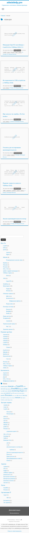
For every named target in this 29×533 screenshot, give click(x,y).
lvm (1, 391)
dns (6, 389)
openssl (8, 393)
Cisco (7, 359)
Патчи (3, 485)
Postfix (8, 313)
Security (25, 395)
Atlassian (5, 340)
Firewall (9, 411)
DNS (4, 247)
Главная (3, 15)
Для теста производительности (15, 452)
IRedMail (8, 311)
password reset (17, 393)
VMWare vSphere (17, 85)
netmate (2, 393)
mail (3, 391)
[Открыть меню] (3, 9)
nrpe (5, 393)
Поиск (8, 454)
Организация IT (6, 492)
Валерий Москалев (12, 54)
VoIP (4, 438)
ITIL (4, 468)
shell (1, 397)
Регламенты (6, 500)
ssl (4, 397)
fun (20, 389)
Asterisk (8, 321)
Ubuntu (8, 347)
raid (15, 395)
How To (3, 243)
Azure (4, 407)
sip (3, 397)
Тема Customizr (17, 521)
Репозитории (10, 413)
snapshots (14, 190)
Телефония (6, 318)
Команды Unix (7, 440)
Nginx (7, 254)
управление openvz (12, 431)
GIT (4, 420)
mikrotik (10, 391)
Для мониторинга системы (14, 447)
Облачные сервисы (8, 293)
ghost (22, 389)
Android (5, 336)
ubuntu (13, 397)
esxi (4, 87)
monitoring (15, 391)
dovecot (9, 389)
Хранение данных (8, 329)
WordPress (5, 284)
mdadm (6, 391)
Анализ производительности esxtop (14, 219)
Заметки (3, 464)
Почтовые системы (8, 306)
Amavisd (5, 334)
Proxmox (18, 50)
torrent (10, 397)
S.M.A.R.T (20, 395)
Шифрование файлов (14, 301)
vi (7, 445)
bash (15, 386)
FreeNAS (5, 350)
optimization (8, 190)
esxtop (4, 223)
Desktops (5, 344)
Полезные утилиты (8, 480)
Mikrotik (5, 257)
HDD (4, 190)
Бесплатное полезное (9, 476)
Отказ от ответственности (14, 531)
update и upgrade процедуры (10, 271)
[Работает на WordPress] (21, 519)
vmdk (16, 52)
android (2, 386)
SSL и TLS (6, 269)
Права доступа (7, 316)
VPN (4, 278)
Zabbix (5, 367)
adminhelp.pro (14, 2)
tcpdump (12, 449)
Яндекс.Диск (9, 303)
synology (7, 397)
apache (5, 386)
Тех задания (6, 502)
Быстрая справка (6, 402)
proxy (13, 395)
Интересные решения (9, 478)
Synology (5, 436)
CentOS (4, 52)
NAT (26, 391)
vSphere (22, 190)
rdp (17, 395)
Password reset (6, 356)
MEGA (8, 296)
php (4, 377)
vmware (20, 52)
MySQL (5, 263)
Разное (8, 460)
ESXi (15, 50)
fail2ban (5, 375)
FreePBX (15, 389)
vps (21, 397)
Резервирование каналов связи (14, 260)
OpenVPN (8, 281)
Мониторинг (6, 286)
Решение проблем (6, 332)
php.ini (23, 393)
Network (5, 265)
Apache (8, 252)
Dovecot (8, 309)
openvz (8, 52)
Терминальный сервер (9, 323)
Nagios (8, 288)
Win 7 (7, 326)
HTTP (4, 249)
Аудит (5, 495)
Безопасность (9, 298)
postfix (3, 395)
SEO (8, 497)
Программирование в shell (13, 458)
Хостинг (5, 482)
